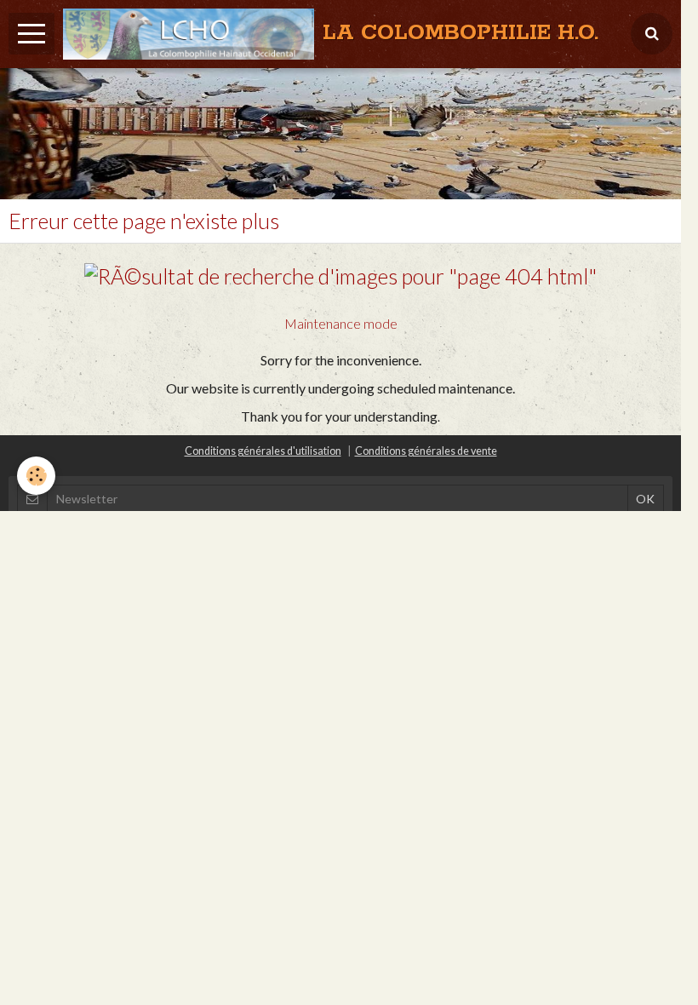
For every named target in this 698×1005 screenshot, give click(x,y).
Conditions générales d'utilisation (263, 451)
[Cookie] (36, 476)
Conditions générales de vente (426, 451)
